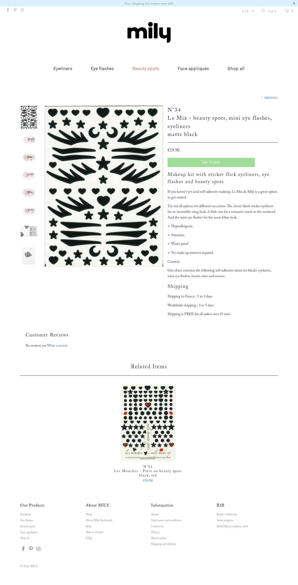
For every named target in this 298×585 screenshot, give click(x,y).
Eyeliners (62, 69)
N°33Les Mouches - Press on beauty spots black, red (147, 422)
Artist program (225, 520)
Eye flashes (102, 69)
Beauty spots (145, 69)
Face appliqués (193, 69)
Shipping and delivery (163, 544)
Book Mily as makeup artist (232, 526)
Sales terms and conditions (166, 520)
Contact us (157, 526)
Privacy (155, 532)
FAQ (89, 538)
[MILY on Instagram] (22, 10)
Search (155, 514)
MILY (34, 566)
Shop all (236, 69)
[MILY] (149, 32)
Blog (88, 526)
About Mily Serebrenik (99, 520)
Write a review (57, 346)
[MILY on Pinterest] (15, 10)
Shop (89, 514)
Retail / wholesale (227, 514)
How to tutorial (94, 532)
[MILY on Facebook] (7, 10)
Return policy (158, 538)
